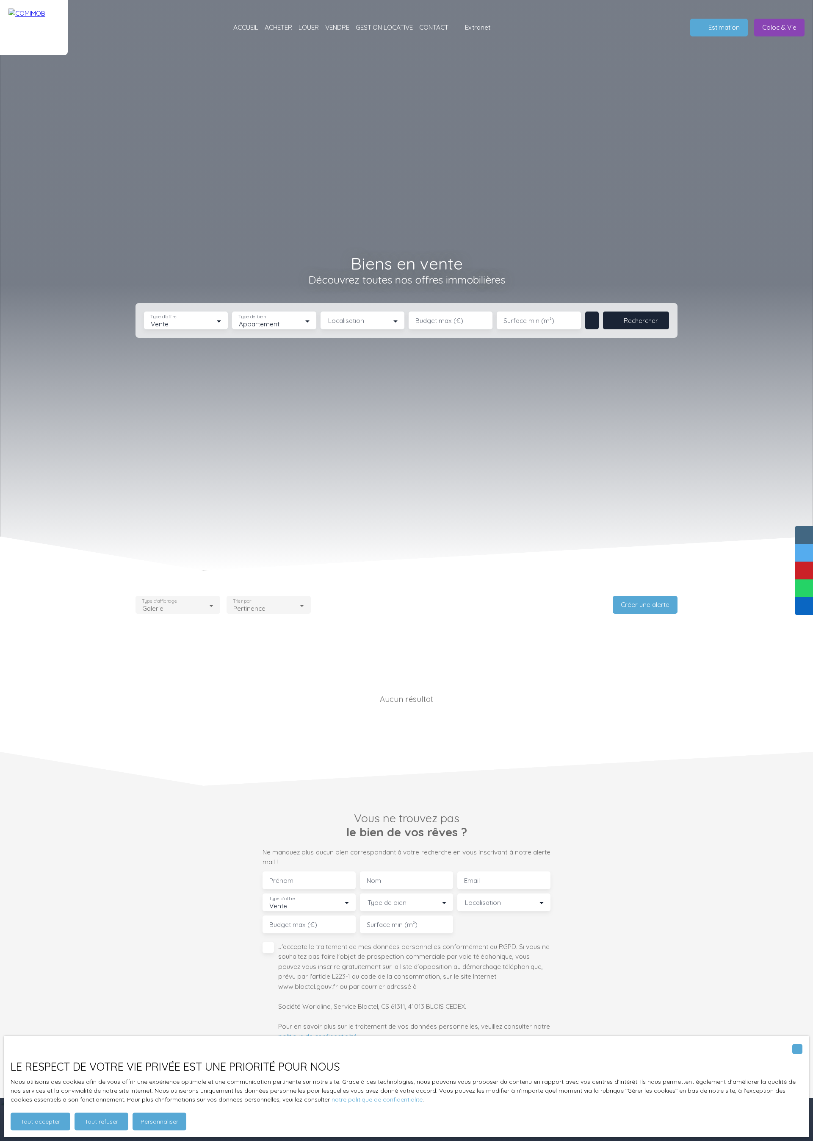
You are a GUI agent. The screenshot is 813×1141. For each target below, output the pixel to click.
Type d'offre (163, 317)
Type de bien (252, 317)
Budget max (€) (439, 321)
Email (472, 881)
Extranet (477, 27)
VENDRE (337, 27)
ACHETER (278, 27)
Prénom (281, 881)
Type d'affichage (159, 601)
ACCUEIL (245, 27)
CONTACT (433, 27)
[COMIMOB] (34, 27)
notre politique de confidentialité (377, 1099)
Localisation (346, 321)
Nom (374, 881)
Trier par (242, 601)
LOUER (309, 27)
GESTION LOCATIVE (384, 27)
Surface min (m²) (528, 321)
